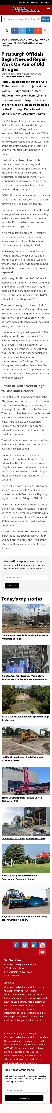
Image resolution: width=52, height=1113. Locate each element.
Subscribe (11, 585)
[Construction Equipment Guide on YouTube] (43, 954)
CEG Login (44, 2)
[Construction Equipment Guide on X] (26, 947)
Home (4, 40)
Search (45, 19)
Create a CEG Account (27, 2)
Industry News (17, 40)
